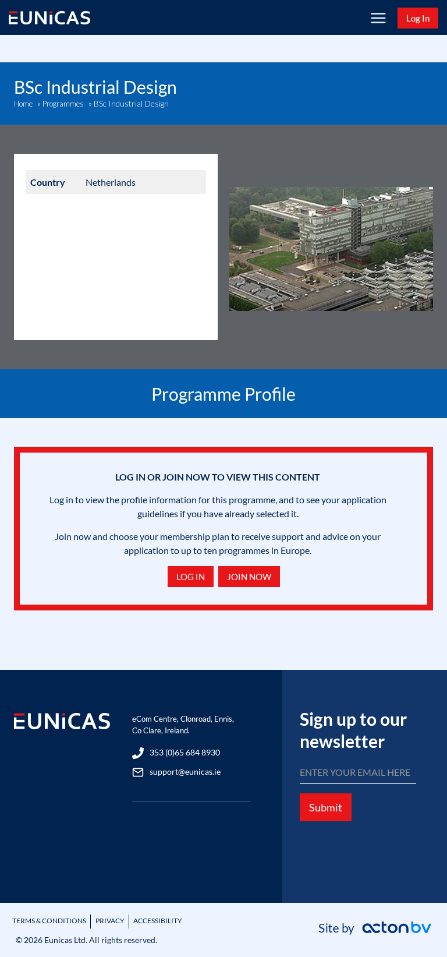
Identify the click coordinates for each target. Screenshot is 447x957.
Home (23, 103)
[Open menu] (378, 18)
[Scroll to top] (418, 917)
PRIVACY (110, 920)
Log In (418, 18)
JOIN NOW (249, 576)
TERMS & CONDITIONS (49, 920)
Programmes (63, 103)
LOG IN (190, 576)
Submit (325, 807)
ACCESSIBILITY (157, 920)
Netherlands (111, 182)
